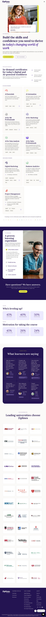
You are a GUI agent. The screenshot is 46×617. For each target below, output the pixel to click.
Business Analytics (27, 597)
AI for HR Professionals (28, 602)
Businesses (14, 597)
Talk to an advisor (21, 56)
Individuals (14, 593)
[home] (5, 2)
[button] (44, 1)
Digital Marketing (27, 593)
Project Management (27, 595)
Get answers (23, 291)
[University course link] (9, 428)
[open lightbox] (23, 18)
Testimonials (39, 597)
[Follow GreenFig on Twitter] (40, 607)
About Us (38, 593)
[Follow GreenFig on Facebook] (38, 607)
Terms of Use (39, 604)
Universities (14, 595)
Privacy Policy (39, 602)
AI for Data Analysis (27, 606)
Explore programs (8, 56)
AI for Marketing (27, 604)
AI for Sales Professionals (28, 608)
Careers (38, 595)
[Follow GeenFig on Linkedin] (42, 607)
